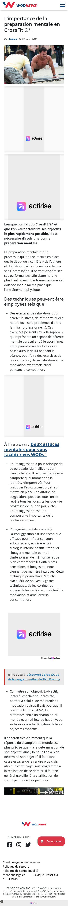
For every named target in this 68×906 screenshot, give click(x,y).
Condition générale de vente (21, 862)
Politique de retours (16, 866)
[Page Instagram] (18, 845)
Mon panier (54, 841)
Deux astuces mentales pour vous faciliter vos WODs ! (31, 449)
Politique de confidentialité (20, 871)
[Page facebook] (9, 845)
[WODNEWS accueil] (19, 4)
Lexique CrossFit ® (45, 875)
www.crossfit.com (48, 896)
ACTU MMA (10, 879)
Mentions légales (14, 875)
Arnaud (13, 39)
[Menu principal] (62, 5)
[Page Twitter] (28, 845)
